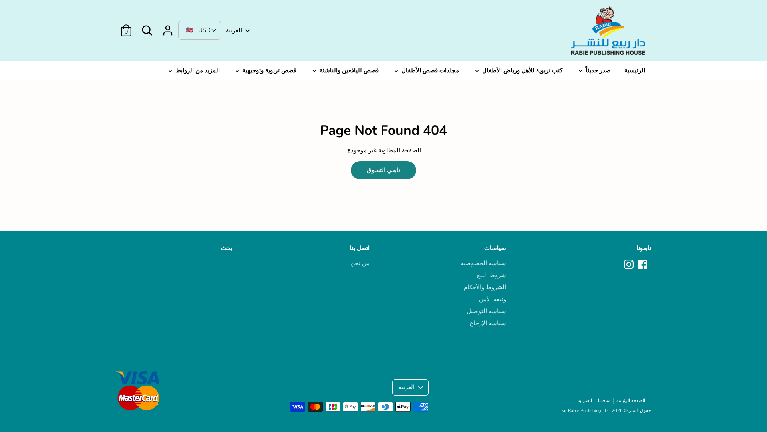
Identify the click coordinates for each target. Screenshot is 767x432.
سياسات (495, 248)
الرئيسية (634, 70)
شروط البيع (491, 275)
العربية (234, 30)
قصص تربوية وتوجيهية (268, 70)
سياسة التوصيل (486, 311)
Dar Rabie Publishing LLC (585, 411)
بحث (226, 248)
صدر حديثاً (597, 70)
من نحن (360, 263)
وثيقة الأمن (492, 299)
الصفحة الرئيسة (630, 401)
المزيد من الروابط (197, 70)
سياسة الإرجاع (488, 323)
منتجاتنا (604, 401)
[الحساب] (168, 27)
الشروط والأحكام (485, 287)
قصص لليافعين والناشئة (348, 70)
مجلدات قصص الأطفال (429, 70)
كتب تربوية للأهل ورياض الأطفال (522, 70)
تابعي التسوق (383, 170)
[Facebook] (643, 265)
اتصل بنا (360, 248)
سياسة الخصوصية (483, 263)
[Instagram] (629, 265)
